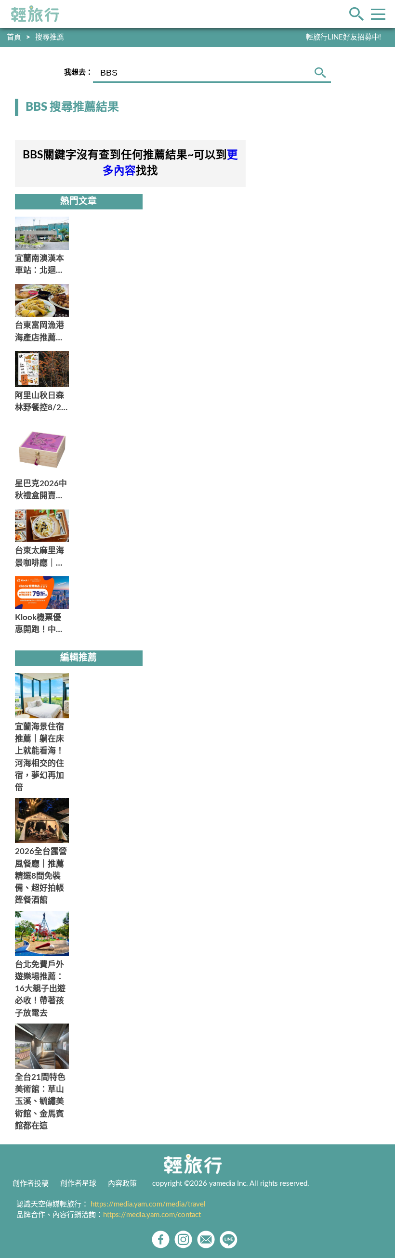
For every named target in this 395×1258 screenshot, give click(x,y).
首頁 (14, 37)
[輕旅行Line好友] (228, 1239)
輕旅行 (35, 14)
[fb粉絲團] (161, 1239)
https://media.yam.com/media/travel (148, 1204)
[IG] (183, 1239)
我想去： (78, 72)
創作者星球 (78, 1183)
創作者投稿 (31, 1183)
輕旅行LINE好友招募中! (343, 37)
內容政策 (122, 1183)
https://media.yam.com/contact (152, 1215)
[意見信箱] (206, 1239)
